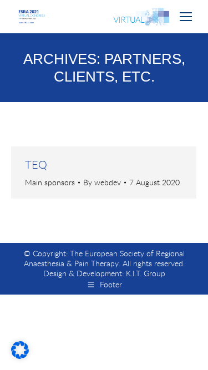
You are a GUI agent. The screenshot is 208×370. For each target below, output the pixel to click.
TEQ (36, 164)
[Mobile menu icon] (186, 17)
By (102, 182)
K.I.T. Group (145, 273)
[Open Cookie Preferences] (20, 355)
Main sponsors (50, 182)
